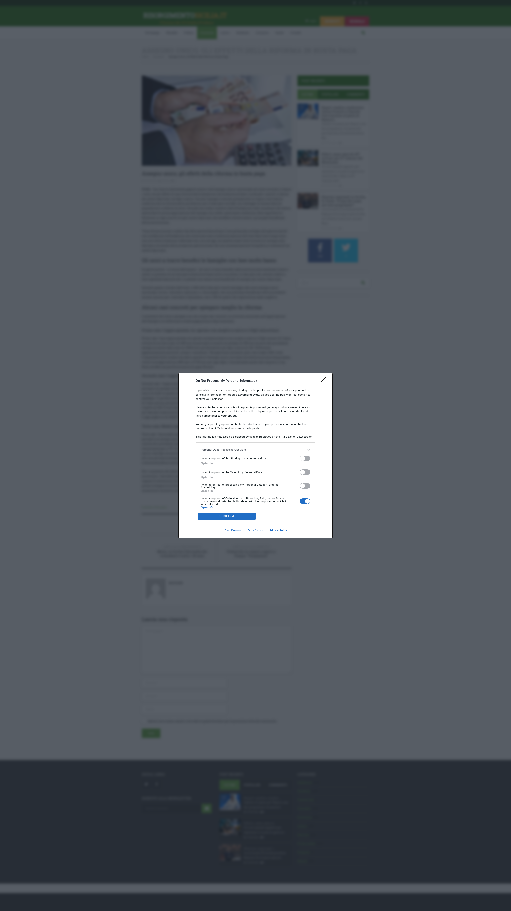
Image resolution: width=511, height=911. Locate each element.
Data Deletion (233, 530)
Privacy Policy (278, 530)
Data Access (255, 530)
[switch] (305, 458)
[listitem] (255, 450)
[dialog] (255, 455)
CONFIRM (226, 516)
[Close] (324, 381)
